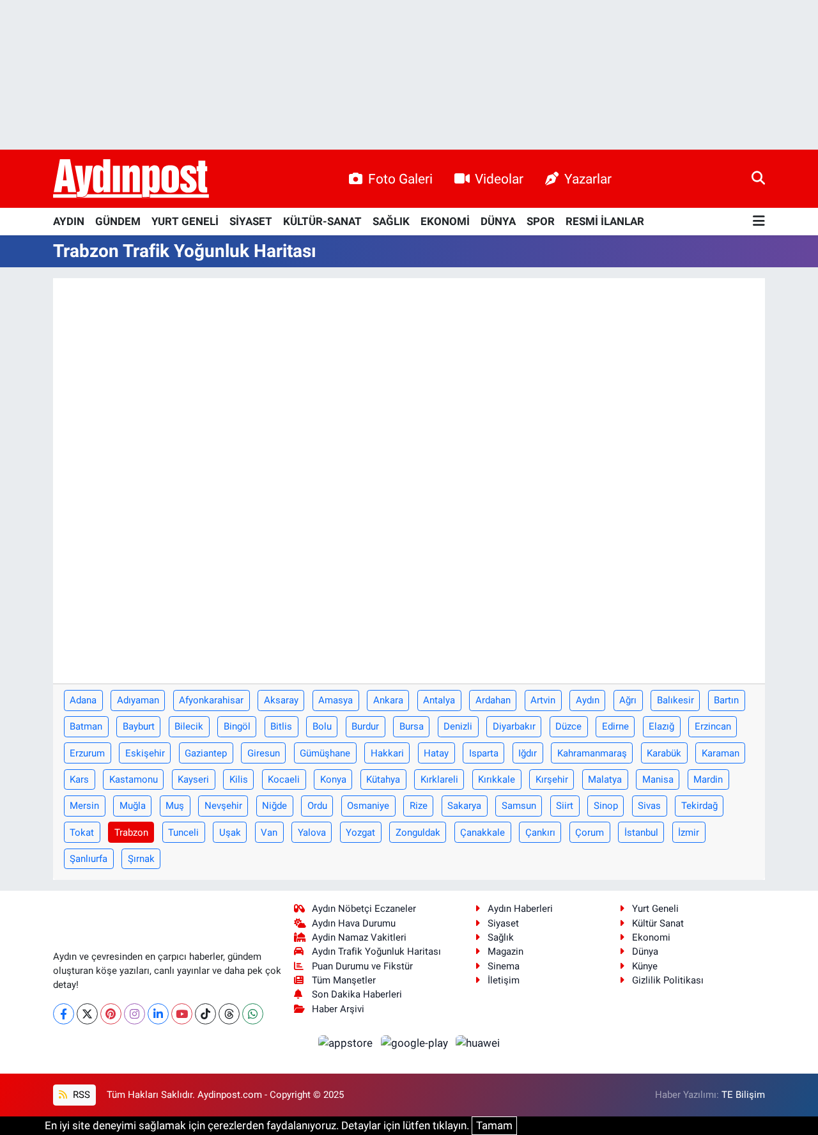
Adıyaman (138, 700)
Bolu (322, 726)
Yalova (312, 832)
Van (269, 832)
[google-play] (415, 1043)
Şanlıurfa (88, 859)
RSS (80, 1094)
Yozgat (360, 832)
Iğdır (527, 753)
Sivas (649, 805)
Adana (83, 700)
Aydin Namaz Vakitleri (359, 937)
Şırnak (141, 859)
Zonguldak (418, 832)
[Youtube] (181, 1013)
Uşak (230, 832)
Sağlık (501, 937)
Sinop (606, 805)
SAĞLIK (391, 221)
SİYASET (250, 221)
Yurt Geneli (655, 908)
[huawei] (478, 1043)
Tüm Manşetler (344, 980)
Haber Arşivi (338, 1009)
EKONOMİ (445, 221)
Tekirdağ (699, 805)
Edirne (615, 726)
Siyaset (503, 923)
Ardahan (493, 700)
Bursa (411, 726)
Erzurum (87, 753)
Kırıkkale (496, 779)
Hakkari (387, 753)
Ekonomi (651, 937)
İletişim (504, 980)
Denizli (458, 726)
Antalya (439, 700)
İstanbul (641, 832)
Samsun (519, 805)
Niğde (274, 805)
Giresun (263, 753)
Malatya (605, 779)
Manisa (658, 779)
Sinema (504, 966)
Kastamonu (133, 779)
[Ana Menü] (759, 221)
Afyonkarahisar (211, 700)
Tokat (82, 832)
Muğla (133, 805)
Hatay (436, 753)
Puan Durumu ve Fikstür (362, 966)
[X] (87, 1013)
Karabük (664, 753)
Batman (86, 726)
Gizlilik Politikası (668, 980)
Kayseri (193, 779)
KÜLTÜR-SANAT (322, 221)
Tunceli (183, 832)
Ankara (388, 700)
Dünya (645, 951)
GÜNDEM (118, 221)
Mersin (84, 805)
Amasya (335, 700)
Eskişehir (145, 753)
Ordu (317, 805)
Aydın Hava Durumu (354, 923)
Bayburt (139, 726)
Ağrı (628, 700)
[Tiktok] (205, 1013)
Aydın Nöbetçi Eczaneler (364, 908)
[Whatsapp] (252, 1013)
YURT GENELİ (185, 221)
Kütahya (383, 779)
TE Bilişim (743, 1094)
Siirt (564, 805)
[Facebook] (63, 1013)
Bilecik (188, 726)
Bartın (726, 700)
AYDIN (68, 221)
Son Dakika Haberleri (357, 994)
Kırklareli (439, 779)
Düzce (568, 726)
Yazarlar (588, 179)
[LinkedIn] (158, 1013)
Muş (175, 805)
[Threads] (229, 1013)
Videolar (499, 179)
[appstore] (347, 1043)
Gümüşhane (325, 753)
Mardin (708, 779)
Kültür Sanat (658, 923)
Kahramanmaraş (592, 753)
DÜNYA (498, 221)
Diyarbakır (514, 726)
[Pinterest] (110, 1013)
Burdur (365, 726)
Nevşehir (223, 805)
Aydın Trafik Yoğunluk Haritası (376, 951)
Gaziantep (206, 753)
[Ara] (758, 178)
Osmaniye (368, 805)
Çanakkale (482, 832)
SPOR (541, 221)
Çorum (589, 832)
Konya (333, 779)
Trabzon (131, 832)
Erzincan (713, 726)
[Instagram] (134, 1013)
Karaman (720, 753)
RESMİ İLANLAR (605, 221)
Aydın (587, 700)
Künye (645, 966)
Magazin (505, 951)
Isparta (483, 753)
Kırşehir (552, 779)
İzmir (688, 832)
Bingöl (237, 726)
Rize (419, 805)
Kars (79, 779)
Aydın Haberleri (520, 908)
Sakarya (464, 805)
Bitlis (281, 726)
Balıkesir (675, 700)
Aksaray (281, 700)
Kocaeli (284, 779)
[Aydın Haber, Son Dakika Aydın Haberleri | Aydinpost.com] (131, 179)
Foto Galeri (400, 179)
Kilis (238, 779)
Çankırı (540, 832)
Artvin (542, 700)
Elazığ (661, 726)
